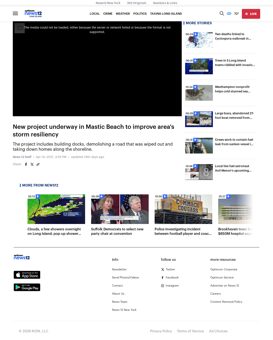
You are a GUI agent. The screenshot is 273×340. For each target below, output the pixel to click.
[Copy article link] (38, 164)
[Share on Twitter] (32, 164)
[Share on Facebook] (26, 164)
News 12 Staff (22, 157)
